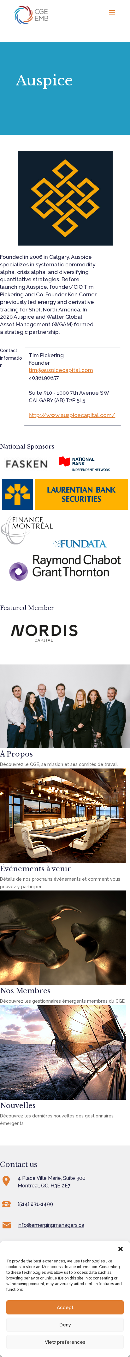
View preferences (65, 1342)
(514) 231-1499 (35, 1204)
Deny (65, 1325)
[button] (120, 1249)
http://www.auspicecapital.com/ (72, 415)
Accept (65, 1307)
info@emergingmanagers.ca (51, 1225)
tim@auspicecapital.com (61, 370)
